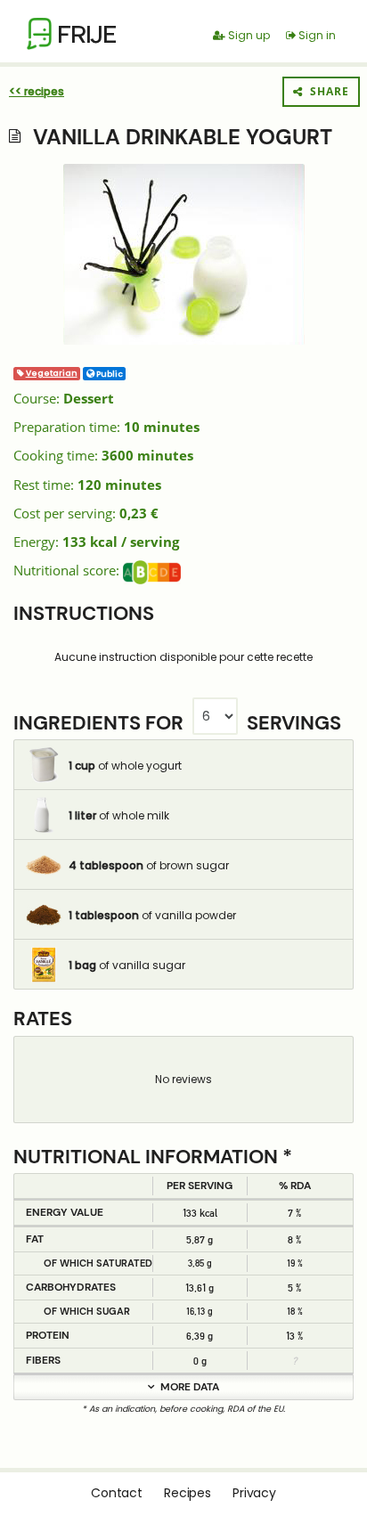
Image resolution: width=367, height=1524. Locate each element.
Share (326, 91)
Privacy (254, 1493)
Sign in (316, 35)
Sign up (247, 35)
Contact (117, 1493)
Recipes (187, 1493)
